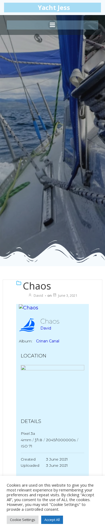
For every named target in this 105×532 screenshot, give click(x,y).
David (38, 295)
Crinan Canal (47, 341)
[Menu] (52, 25)
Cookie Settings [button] (22, 519)
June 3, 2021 (67, 295)
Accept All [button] (52, 519)
